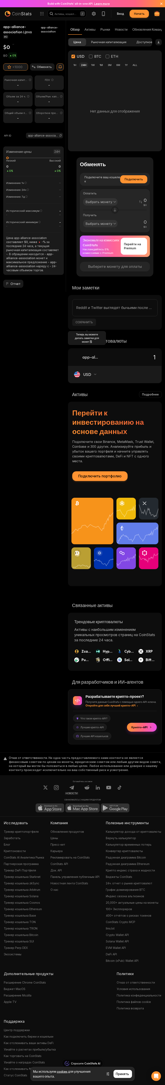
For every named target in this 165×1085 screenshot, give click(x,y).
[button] (60, 135)
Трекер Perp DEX (16, 947)
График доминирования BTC (125, 889)
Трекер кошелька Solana (21, 896)
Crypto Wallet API (117, 935)
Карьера (57, 851)
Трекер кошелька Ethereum (23, 909)
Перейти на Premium (132, 246)
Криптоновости (15, 851)
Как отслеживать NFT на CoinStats (28, 1068)
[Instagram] (56, 790)
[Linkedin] (97, 790)
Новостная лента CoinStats (69, 883)
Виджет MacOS (14, 989)
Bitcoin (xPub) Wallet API (122, 960)
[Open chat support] (156, 1076)
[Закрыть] (159, 3)
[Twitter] (45, 790)
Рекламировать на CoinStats (70, 857)
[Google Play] (115, 807)
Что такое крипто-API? (93, 718)
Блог (7, 844)
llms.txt (110, 928)
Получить (90, 215)
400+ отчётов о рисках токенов (128, 915)
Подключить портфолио (100, 476)
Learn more (102, 3)
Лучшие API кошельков (94, 736)
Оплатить (90, 193)
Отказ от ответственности (136, 982)
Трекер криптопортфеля (21, 831)
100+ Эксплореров (119, 909)
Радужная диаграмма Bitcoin (126, 857)
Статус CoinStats (15, 1075)
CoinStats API (59, 864)
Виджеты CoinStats (119, 876)
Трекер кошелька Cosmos (22, 902)
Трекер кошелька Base (20, 915)
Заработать (12, 838)
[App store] (50, 807)
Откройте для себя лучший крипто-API (111, 705)
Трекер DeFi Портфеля (20, 870)
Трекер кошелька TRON (20, 928)
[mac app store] (82, 807)
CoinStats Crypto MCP (120, 922)
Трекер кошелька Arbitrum (22, 889)
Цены (54, 838)
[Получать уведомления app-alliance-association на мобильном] (60, 67)
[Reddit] (87, 790)
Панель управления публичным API (75, 876)
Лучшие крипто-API (92, 727)
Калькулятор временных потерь (129, 844)
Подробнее (150, 394)
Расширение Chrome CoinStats (25, 982)
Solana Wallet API (117, 941)
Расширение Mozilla (17, 995)
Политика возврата (130, 1008)
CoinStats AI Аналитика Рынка (24, 857)
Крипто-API (139, 727)
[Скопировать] (60, 135)
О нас (54, 889)
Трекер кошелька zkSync (21, 883)
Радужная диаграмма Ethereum (128, 864)
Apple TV (10, 1002)
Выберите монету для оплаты (115, 266)
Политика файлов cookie (134, 1002)
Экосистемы (12, 954)
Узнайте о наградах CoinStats (24, 1062)
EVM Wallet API (116, 947)
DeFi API (111, 954)
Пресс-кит (58, 844)
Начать (139, 13)
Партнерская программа (21, 864)
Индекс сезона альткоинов (125, 896)
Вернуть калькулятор (121, 838)
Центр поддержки (17, 1030)
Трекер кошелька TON (20, 922)
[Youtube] (108, 790)
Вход (120, 13)
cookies (62, 1071)
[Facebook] (119, 790)
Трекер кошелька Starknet (22, 876)
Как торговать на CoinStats (22, 1056)
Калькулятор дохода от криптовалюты (133, 831)
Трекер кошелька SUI (19, 941)
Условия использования (133, 989)
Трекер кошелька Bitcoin (21, 935)
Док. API (56, 870)
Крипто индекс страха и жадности (130, 870)
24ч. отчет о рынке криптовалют (129, 883)
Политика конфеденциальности (139, 995)
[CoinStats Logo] (18, 14)
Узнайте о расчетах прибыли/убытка (30, 1049)
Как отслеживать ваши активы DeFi (29, 1043)
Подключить (134, 179)
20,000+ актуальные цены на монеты (132, 902)
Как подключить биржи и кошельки (28, 1036)
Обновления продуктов (67, 831)
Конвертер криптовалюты (124, 851)
